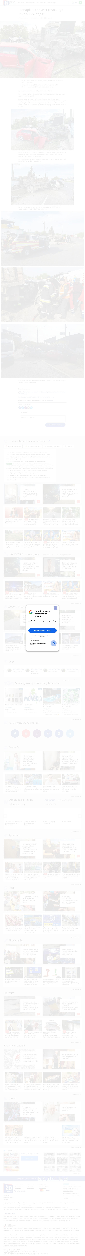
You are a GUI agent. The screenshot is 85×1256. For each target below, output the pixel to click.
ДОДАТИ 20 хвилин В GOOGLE (42, 630)
